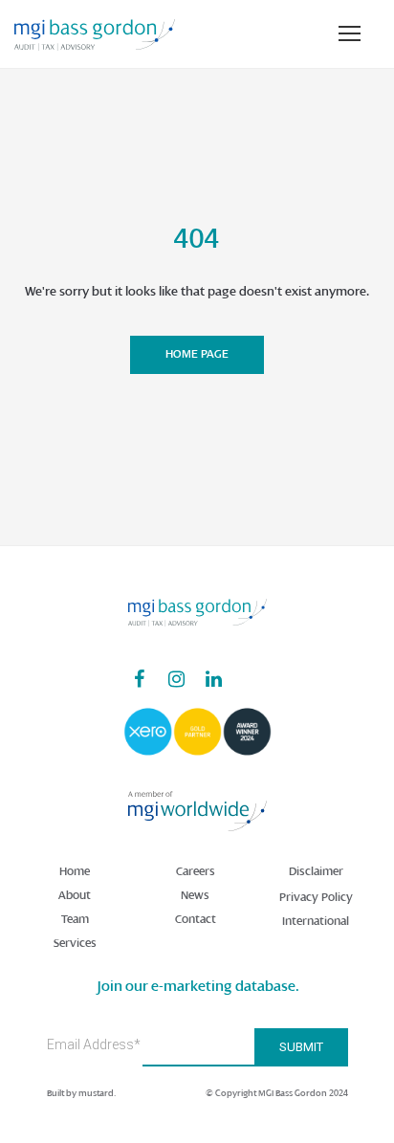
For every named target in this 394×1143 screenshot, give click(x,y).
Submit (301, 1047)
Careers (195, 871)
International (315, 921)
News (195, 895)
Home (74, 871)
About (74, 895)
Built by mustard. (81, 1093)
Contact (195, 919)
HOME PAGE (197, 354)
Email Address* (94, 1044)
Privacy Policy (316, 897)
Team (75, 919)
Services (75, 943)
